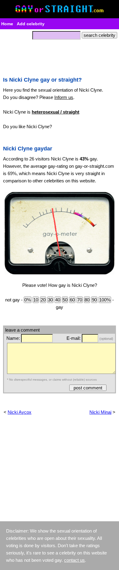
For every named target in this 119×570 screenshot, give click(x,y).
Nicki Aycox (19, 412)
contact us (74, 560)
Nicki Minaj (100, 412)
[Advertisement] (59, 56)
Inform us (63, 97)
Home (7, 23)
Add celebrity (31, 23)
